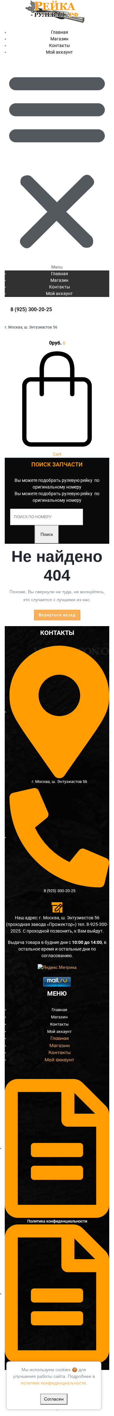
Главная (59, 273)
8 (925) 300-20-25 (31, 309)
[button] (57, 163)
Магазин (59, 280)
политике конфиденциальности (53, 1382)
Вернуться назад (59, 616)
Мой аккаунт (59, 52)
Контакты (59, 286)
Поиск (47, 534)
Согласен (54, 1398)
